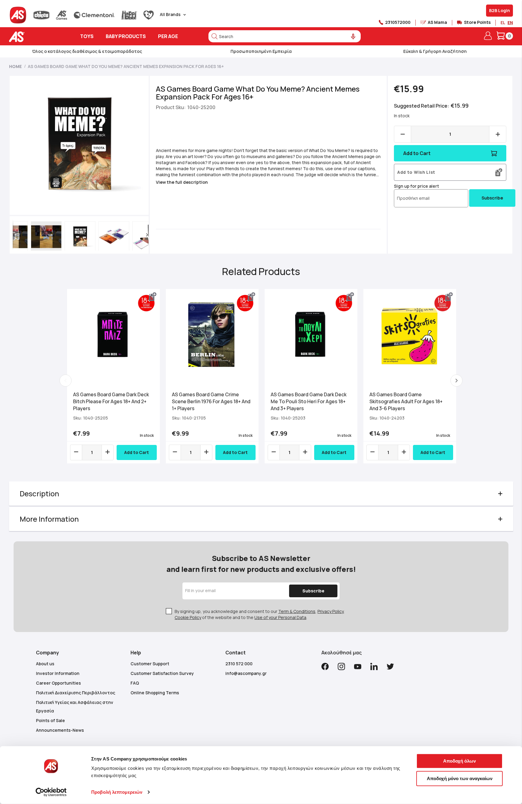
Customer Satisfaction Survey (162, 673)
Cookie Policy (188, 617)
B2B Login (499, 10)
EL (503, 22)
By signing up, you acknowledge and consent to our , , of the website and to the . (260, 614)
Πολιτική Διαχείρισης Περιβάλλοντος (75, 692)
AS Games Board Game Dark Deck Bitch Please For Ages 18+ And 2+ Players (111, 401)
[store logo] (35, 36)
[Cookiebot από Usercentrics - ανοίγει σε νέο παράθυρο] (51, 792)
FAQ (134, 683)
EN (510, 22)
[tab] (261, 493)
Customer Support (149, 663)
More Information (49, 519)
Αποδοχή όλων (459, 760)
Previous (66, 380)
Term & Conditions (296, 611)
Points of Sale (50, 720)
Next (456, 380)
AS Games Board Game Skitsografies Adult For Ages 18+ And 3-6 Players (406, 401)
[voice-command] (353, 37)
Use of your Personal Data (280, 617)
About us (45, 663)
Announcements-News (60, 730)
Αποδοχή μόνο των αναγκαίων (459, 778)
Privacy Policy (330, 611)
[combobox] (284, 36)
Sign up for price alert (416, 186)
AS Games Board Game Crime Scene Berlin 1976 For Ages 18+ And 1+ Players (211, 401)
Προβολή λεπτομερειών (116, 792)
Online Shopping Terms (154, 692)
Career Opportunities (58, 683)
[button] (14, 235)
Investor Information (57, 673)
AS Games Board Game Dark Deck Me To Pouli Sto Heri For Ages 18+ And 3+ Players (308, 401)
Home (15, 66)
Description (39, 493)
